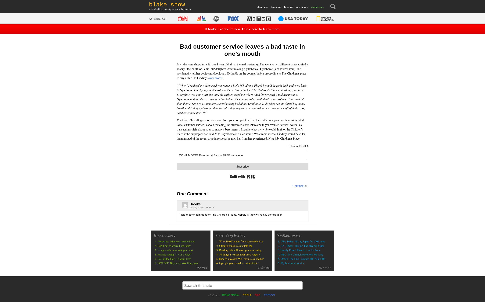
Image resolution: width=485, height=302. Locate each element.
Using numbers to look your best (175, 250)
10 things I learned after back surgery (239, 254)
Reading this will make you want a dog (240, 250)
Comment (298, 186)
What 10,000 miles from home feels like (241, 241)
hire (286, 7)
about (260, 7)
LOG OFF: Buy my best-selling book (177, 263)
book (274, 7)
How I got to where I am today (174, 245)
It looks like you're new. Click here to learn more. (243, 28)
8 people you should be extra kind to (238, 263)
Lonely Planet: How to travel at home (301, 250)
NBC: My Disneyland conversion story (302, 254)
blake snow (230, 295)
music (300, 7)
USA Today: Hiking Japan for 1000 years (303, 241)
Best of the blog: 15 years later (174, 258)
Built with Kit (242, 176)
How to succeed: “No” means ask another (241, 258)
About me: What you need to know (176, 241)
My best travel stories (292, 263)
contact (315, 7)
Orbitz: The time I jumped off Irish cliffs (303, 258)
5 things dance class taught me (235, 245)
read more (201, 268)
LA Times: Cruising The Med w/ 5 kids (302, 245)
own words (215, 78)
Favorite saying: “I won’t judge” (174, 254)
